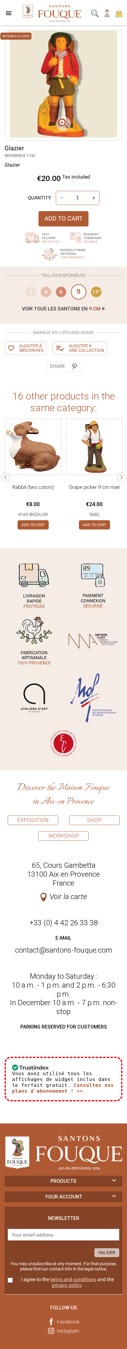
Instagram (68, 1331)
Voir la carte (68, 896)
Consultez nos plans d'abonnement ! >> (63, 1088)
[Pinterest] (74, 366)
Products (63, 1181)
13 (96, 291)
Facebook (68, 1322)
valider (106, 1252)
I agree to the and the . (67, 1282)
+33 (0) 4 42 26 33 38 (64, 922)
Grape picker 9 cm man (94, 487)
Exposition (33, 820)
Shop (94, 820)
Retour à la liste (16, 36)
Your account (63, 1197)
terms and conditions (73, 1279)
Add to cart (63, 218)
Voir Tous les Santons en (61, 309)
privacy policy (66, 1285)
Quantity (39, 198)
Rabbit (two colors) (33, 487)
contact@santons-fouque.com (63, 950)
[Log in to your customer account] (107, 13)
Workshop (63, 835)
